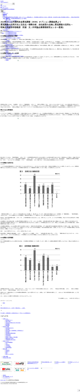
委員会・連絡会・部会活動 (12, 337)
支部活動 (8, 329)
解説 (4, 15)
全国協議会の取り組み (11, 339)
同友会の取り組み (7, 357)
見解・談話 (8, 19)
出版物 (7, 60)
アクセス (4, 6)
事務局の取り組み (10, 338)
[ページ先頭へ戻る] (78, 390)
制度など (8, 351)
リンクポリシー (6, 377)
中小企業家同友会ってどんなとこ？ (14, 31)
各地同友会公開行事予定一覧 (12, 48)
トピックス (5, 13)
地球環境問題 (9, 347)
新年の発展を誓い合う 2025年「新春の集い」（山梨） (13, 308)
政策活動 (8, 331)
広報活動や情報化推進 (11, 333)
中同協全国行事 (9, 44)
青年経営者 (8, 334)
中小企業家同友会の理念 (11, 33)
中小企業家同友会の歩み (11, 32)
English (2, 1)
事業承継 (8, 325)
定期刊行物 (8, 58)
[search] (13, 4)
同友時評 (8, 350)
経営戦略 (8, 324)
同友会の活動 (6, 326)
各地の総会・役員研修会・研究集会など (15, 330)
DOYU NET (3, 380)
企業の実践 (5, 356)
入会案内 (8, 40)
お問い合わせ (5, 7)
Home (4, 12)
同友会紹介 (5, 30)
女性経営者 (8, 335)
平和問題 (8, 345)
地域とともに (6, 341)
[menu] (2, 11)
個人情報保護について (8, 376)
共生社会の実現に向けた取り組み (13, 322)
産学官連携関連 (9, 342)
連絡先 (4, 375)
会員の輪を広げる (10, 327)
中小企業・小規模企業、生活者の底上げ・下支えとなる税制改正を (15, 313)
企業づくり (5, 318)
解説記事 (5, 14)
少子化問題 (8, 346)
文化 (7, 343)
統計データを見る (10, 354)
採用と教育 (8, 321)
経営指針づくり (9, 320)
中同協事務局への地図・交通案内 (13, 37)
